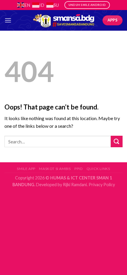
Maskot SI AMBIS (55, 168)
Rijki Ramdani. (75, 184)
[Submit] (117, 141)
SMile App (26, 168)
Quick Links (98, 168)
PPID (78, 168)
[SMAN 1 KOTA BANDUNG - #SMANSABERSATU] (63, 20)
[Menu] (8, 20)
